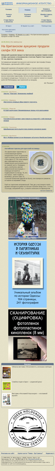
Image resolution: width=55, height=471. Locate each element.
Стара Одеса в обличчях (9, 21)
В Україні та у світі (27, 26)
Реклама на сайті (7, 453)
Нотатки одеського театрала (8, 30)
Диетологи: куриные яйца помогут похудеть (20, 102)
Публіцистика (46, 26)
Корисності (50, 453)
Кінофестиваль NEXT (46, 15)
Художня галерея (27, 15)
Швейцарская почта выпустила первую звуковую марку (25, 129)
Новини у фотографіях (46, 10)
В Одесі (8, 26)
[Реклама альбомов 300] (27, 307)
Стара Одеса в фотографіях (46, 21)
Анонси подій (9, 15)
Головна (9, 9)
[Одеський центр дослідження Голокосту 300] (27, 447)
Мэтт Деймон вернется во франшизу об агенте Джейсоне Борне (28, 137)
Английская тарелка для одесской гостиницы (22, 148)
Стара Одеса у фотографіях (27, 198)
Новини (27, 10)
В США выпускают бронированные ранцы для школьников (26, 110)
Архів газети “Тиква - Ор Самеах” (30, 453)
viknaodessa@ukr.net (35, 459)
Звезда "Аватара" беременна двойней (18, 93)
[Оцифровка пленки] (27, 360)
